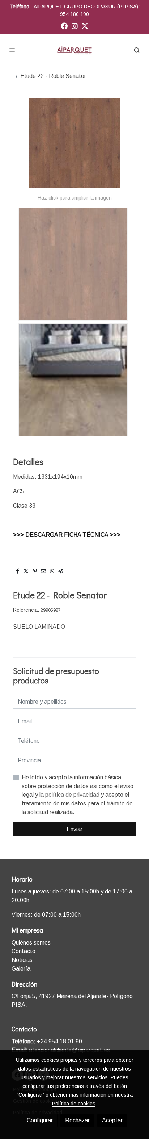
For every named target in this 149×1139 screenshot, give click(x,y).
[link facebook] (64, 25)
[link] (74, 50)
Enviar (74, 829)
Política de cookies (73, 1103)
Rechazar (77, 1120)
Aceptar (112, 1120)
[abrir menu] (12, 50)
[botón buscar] (136, 50)
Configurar (40, 1120)
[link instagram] (75, 25)
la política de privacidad (70, 795)
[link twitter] (84, 25)
